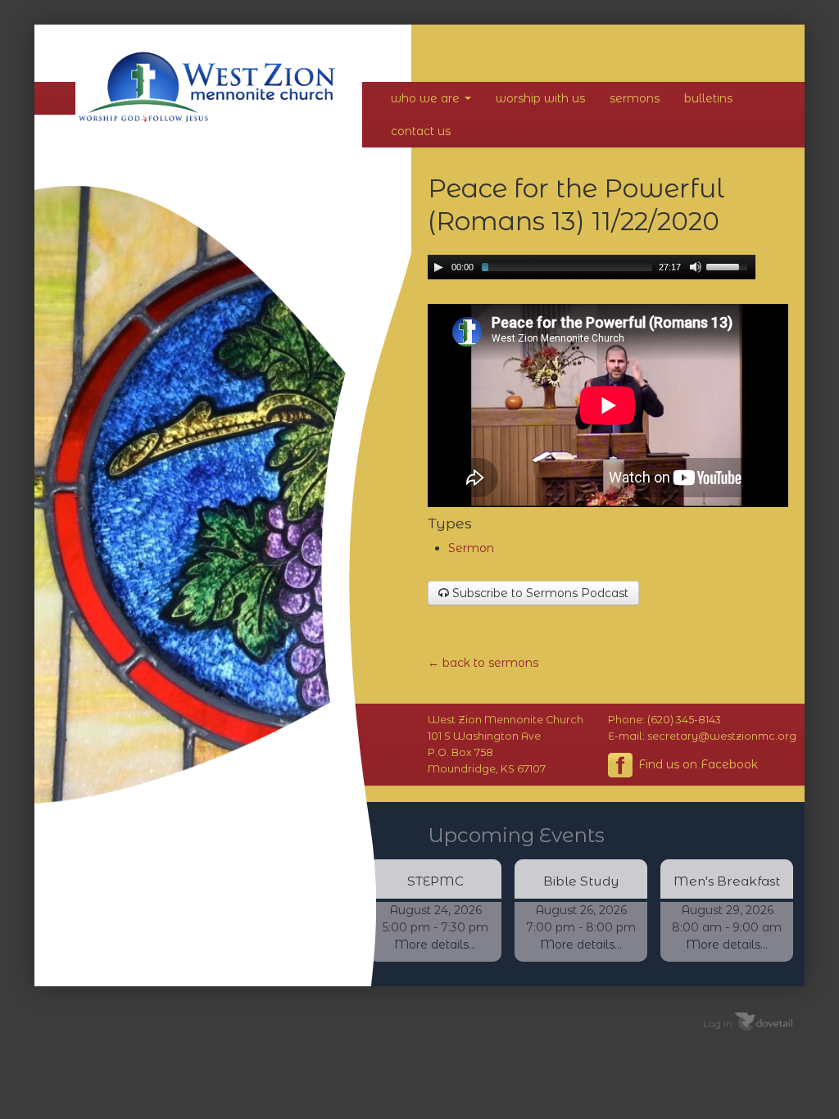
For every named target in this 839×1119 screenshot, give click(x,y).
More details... (435, 944)
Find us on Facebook (696, 763)
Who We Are (427, 98)
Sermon (471, 548)
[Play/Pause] (438, 267)
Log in (717, 1023)
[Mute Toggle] (695, 267)
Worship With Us (540, 98)
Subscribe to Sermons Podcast (538, 593)
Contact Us (421, 131)
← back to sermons (483, 662)
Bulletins (708, 98)
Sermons (635, 98)
